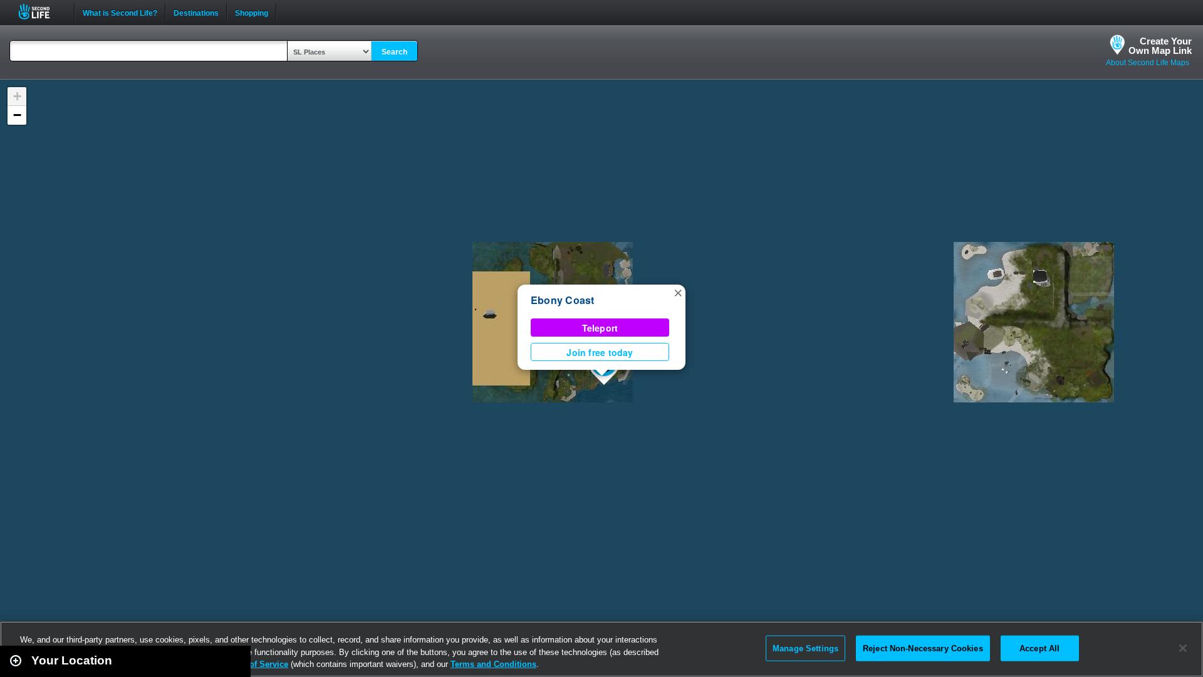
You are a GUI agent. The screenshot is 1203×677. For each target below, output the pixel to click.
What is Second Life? (120, 12)
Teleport (600, 328)
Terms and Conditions (493, 664)
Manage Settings (805, 648)
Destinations (196, 12)
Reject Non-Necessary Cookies (923, 648)
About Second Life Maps (1147, 62)
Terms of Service (255, 664)
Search (394, 52)
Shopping (251, 12)
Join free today (599, 352)
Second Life (41, 11)
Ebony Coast (563, 300)
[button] (677, 292)
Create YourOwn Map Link (1160, 46)
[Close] (1183, 648)
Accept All (1039, 648)
